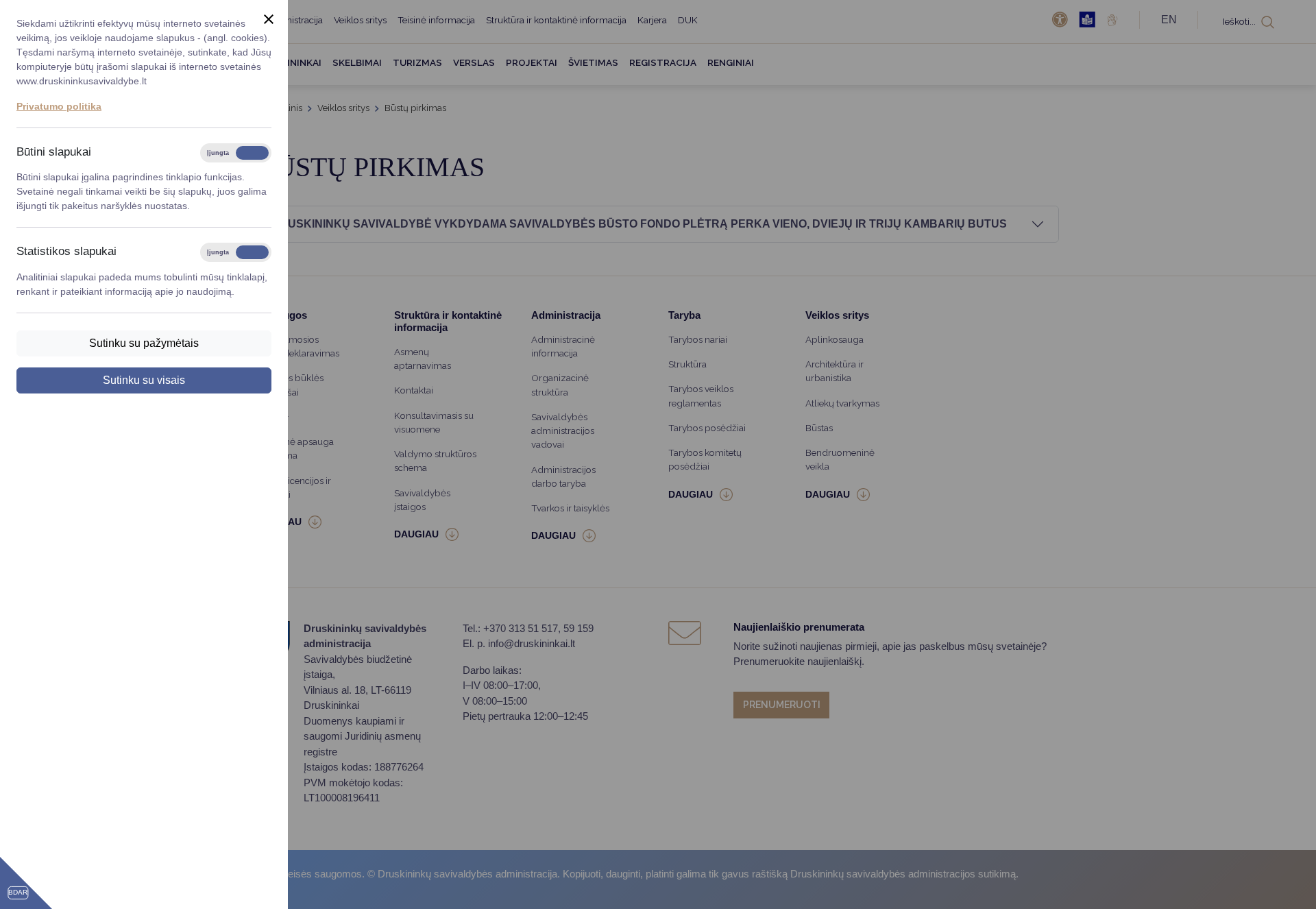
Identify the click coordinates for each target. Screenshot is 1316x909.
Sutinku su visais (144, 380)
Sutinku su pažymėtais (144, 343)
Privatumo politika (58, 106)
